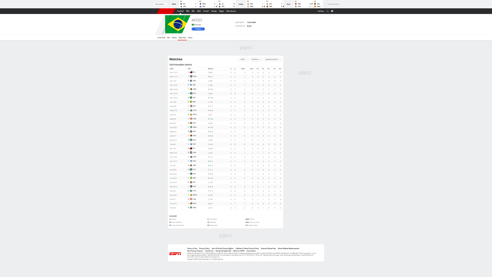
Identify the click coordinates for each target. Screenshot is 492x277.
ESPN (166, 11)
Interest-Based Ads (268, 248)
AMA (194, 89)
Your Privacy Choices (195, 251)
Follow (198, 29)
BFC (194, 106)
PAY (194, 144)
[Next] (325, 4)
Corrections (251, 251)
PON (194, 76)
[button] (327, 11)
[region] (225, 138)
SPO (194, 136)
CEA (194, 186)
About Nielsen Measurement (288, 248)
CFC (194, 93)
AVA (194, 85)
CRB (194, 119)
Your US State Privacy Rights (222, 248)
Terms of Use (192, 248)
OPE (194, 131)
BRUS (195, 114)
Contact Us (209, 251)
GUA (194, 140)
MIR (194, 102)
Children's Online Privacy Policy (247, 248)
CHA (194, 110)
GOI (194, 97)
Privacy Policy (204, 248)
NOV (194, 123)
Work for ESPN (238, 251)
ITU (194, 72)
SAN (194, 81)
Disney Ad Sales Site (223, 251)
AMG (195, 127)
